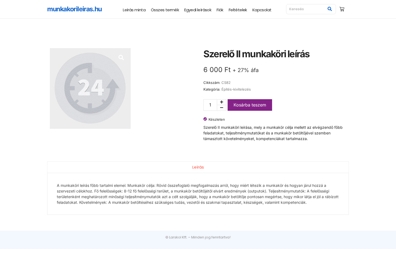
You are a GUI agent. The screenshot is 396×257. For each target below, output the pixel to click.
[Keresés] (329, 9)
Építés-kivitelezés (236, 89)
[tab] (198, 167)
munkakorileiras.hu (74, 9)
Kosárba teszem (250, 105)
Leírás (198, 167)
